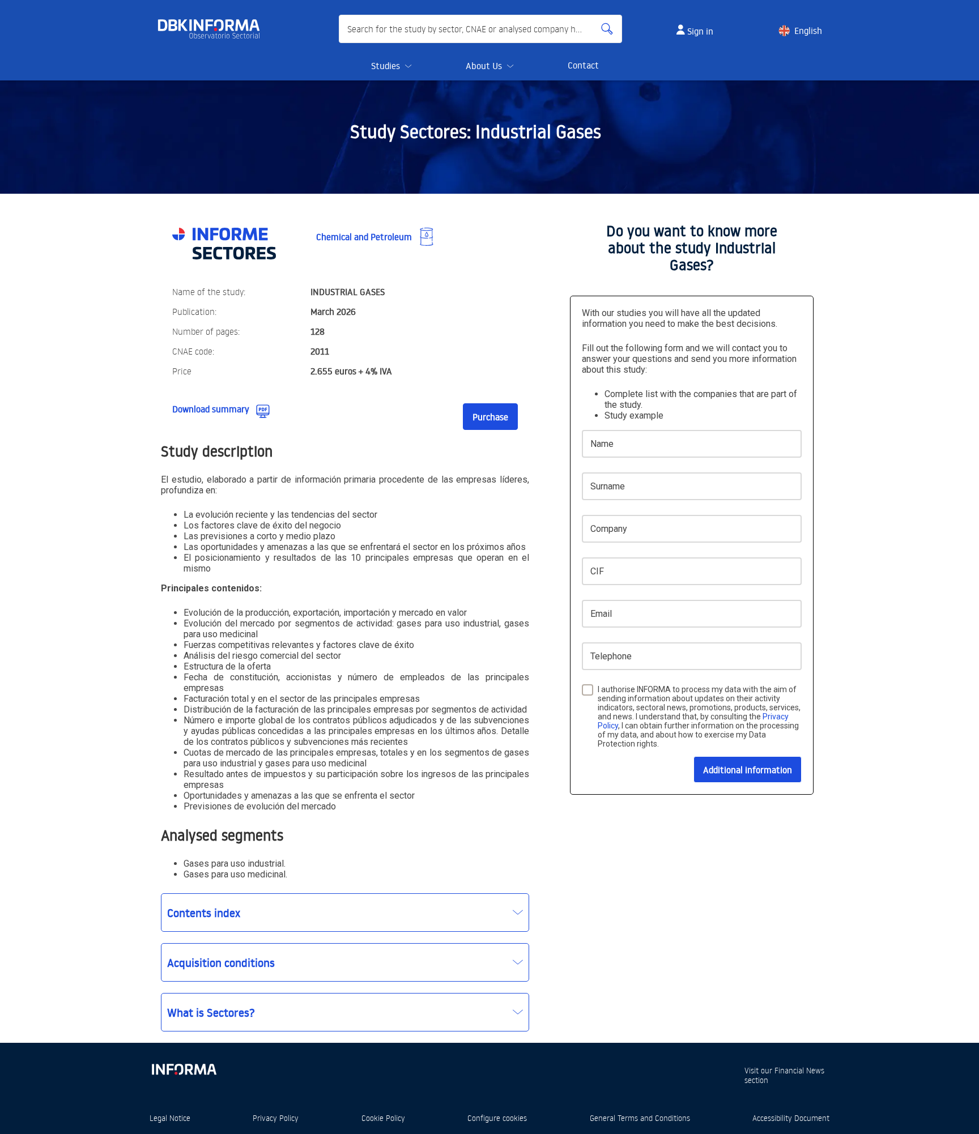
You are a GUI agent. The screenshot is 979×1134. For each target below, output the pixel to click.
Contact (583, 65)
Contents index (203, 912)
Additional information (747, 769)
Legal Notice (170, 1118)
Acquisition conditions (221, 962)
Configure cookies (497, 1118)
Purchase (490, 417)
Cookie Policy (383, 1118)
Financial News (799, 1070)
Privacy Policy (276, 1118)
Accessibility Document (790, 1118)
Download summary (210, 409)
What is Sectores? (211, 1012)
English (808, 30)
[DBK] (213, 28)
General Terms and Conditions (640, 1118)
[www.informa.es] (184, 1067)
